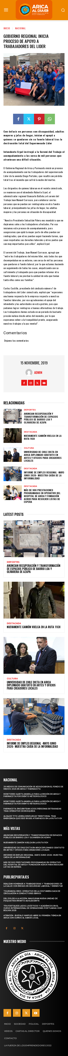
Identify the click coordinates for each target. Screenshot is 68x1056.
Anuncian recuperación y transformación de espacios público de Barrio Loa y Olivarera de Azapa (41, 418)
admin (38, 372)
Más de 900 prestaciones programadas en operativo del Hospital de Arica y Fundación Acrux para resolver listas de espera (42, 496)
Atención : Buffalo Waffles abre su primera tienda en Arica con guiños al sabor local (32, 916)
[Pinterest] (39, 119)
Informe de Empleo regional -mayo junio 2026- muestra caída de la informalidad (44, 475)
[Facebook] (18, 119)
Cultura (29, 448)
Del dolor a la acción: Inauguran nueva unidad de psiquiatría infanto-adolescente (30, 899)
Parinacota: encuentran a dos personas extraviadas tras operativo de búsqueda (32, 810)
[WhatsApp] (49, 119)
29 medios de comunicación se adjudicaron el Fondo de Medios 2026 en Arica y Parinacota (33, 788)
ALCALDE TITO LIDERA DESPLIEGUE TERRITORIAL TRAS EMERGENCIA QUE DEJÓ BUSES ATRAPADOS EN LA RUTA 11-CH (32, 817)
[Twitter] (29, 119)
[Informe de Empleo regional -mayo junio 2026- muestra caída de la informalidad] (12, 473)
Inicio (6, 28)
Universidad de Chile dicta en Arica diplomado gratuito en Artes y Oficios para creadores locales (43, 456)
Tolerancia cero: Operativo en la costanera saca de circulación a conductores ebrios (31, 892)
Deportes (30, 410)
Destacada (30, 432)
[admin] (29, 372)
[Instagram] (31, 383)
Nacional (20, 28)
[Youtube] (44, 383)
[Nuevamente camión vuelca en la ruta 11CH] (12, 435)
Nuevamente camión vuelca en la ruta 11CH (43, 437)
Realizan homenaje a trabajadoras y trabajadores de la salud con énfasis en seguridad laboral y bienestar (33, 885)
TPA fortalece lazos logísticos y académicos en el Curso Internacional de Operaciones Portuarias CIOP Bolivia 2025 (32, 908)
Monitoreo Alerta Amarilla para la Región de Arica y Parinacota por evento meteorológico (32, 795)
